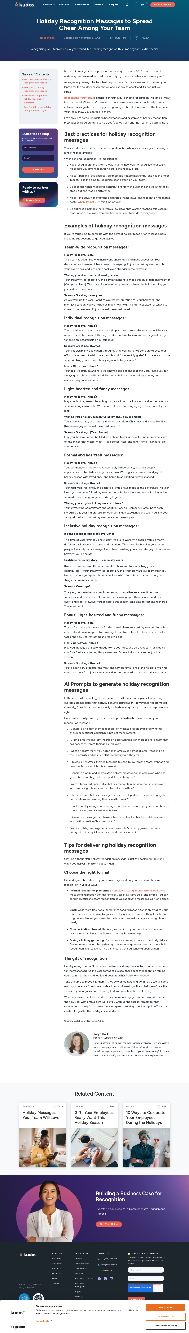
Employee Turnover (84, 1278)
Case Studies (81, 1268)
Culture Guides (82, 1263)
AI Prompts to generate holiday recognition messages (36, 99)
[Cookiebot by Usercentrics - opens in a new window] (18, 1328)
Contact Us (106, 1270)
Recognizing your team (78, 97)
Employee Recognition (80, 1285)
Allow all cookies (166, 1307)
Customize (164, 1316)
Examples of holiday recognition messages (35, 89)
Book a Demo (33, 200)
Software (56, 1258)
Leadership (57, 1273)
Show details (42, 1321)
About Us (56, 1268)
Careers (55, 1283)
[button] (49, 4)
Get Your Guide (109, 1224)
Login (141, 4)
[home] (24, 4)
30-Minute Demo (163, 4)
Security (79, 1296)
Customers (57, 1263)
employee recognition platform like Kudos (139, 890)
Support (79, 1291)
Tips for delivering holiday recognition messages (37, 109)
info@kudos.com (109, 1264)
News (54, 1278)
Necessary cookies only (166, 1325)
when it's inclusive (89, 202)
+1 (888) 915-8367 (110, 1258)
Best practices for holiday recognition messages (37, 81)
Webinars (79, 1273)
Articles (78, 1258)
